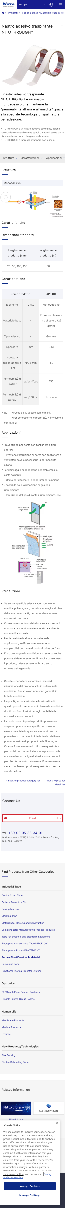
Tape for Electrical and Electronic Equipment (26, 936)
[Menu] (60, 4)
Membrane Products (13, 1020)
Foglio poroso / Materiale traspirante (43, 12)
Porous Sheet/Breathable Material (21, 957)
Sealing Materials (11, 909)
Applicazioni (54, 158)
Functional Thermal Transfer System (21, 970)
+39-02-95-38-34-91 (24, 833)
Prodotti (13, 12)
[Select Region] (51, 4)
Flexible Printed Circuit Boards (18, 998)
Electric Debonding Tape (15, 1062)
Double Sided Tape (12, 895)
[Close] (57, 1123)
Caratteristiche (30, 158)
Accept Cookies (30, 1186)
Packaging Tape (11, 964)
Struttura (8, 158)
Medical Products (11, 1027)
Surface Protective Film (14, 902)
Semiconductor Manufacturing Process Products (28, 929)
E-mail (32, 818)
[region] (30, 1162)
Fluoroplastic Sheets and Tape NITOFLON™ (25, 943)
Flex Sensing (9, 1055)
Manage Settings (29, 1195)
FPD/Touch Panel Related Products (21, 992)
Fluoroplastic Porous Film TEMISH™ (21, 950)
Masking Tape (9, 915)
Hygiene (6, 1034)
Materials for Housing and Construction (23, 922)
